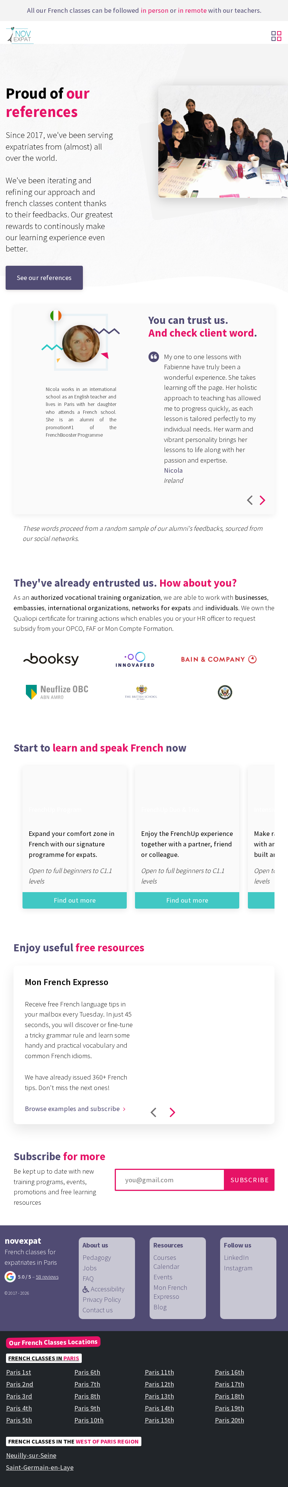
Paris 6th (87, 1372)
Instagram (238, 1268)
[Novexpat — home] (33, 35)
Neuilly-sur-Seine (31, 1455)
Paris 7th (87, 1384)
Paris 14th (159, 1408)
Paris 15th (159, 1420)
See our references (44, 277)
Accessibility (106, 1289)
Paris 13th (159, 1396)
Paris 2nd (19, 1384)
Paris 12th (159, 1384)
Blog (159, 1307)
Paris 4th (19, 1408)
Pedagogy (96, 1257)
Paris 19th (229, 1408)
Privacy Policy (101, 1299)
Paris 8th (87, 1396)
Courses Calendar (166, 1262)
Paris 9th (87, 1408)
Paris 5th (19, 1420)
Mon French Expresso (170, 1292)
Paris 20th (229, 1420)
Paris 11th (159, 1372)
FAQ (88, 1278)
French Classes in (43, 1358)
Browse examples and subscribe (73, 1108)
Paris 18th (229, 1396)
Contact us (97, 1310)
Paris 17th (229, 1384)
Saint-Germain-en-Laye (40, 1467)
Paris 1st (18, 1372)
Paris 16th (229, 1372)
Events (162, 1277)
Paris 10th (89, 1420)
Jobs (89, 1268)
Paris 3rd (19, 1396)
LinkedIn (236, 1257)
